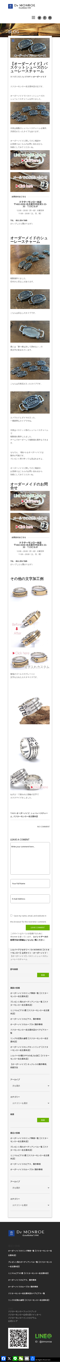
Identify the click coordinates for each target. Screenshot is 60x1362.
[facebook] (45, 18)
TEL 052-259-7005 (18, 220)
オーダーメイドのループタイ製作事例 (26, 1024)
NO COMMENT (43, 826)
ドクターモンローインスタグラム (22, 1317)
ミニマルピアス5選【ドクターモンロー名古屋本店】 (28, 1273)
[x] (39, 18)
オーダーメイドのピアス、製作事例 (25, 1019)
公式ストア (13, 1321)
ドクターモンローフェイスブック (22, 1311)
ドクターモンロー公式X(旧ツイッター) (24, 1314)
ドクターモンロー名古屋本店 (25, 816)
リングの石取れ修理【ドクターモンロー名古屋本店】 (29, 1300)
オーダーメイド (39, 76)
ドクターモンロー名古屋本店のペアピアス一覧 (26, 1293)
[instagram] (50, 18)
